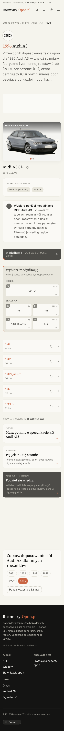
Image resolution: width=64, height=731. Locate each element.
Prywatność (10, 697)
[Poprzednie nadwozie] (6, 141)
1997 (12, 581)
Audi (34, 22)
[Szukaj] (37, 10)
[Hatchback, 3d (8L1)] (33, 158)
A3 (41, 22)
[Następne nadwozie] (57, 141)
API (5, 661)
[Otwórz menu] (58, 10)
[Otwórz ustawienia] (51, 10)
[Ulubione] (44, 10)
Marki (25, 22)
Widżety (8, 666)
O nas (6, 685)
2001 (12, 573)
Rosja (37, 189)
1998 (45, 573)
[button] (32, 254)
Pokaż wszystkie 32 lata (24, 589)
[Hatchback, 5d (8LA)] (31, 158)
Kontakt (7, 691)
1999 (34, 573)
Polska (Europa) (18, 189)
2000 (23, 573)
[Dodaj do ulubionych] (28, 167)
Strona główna (11, 22)
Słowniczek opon (13, 672)
